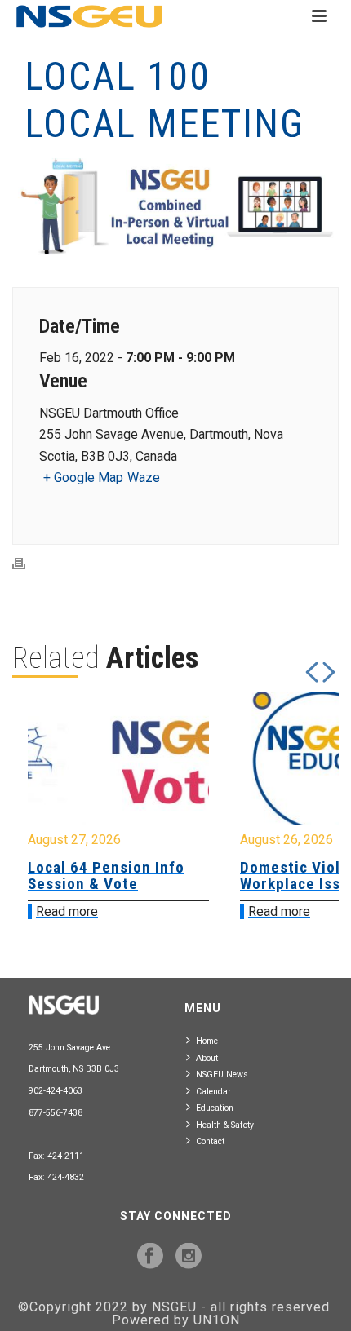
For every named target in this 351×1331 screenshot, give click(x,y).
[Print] (27, 564)
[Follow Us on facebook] (150, 1257)
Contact (210, 1141)
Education (214, 1108)
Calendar (213, 1091)
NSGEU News (222, 1074)
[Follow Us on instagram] (189, 1257)
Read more (157, 911)
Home (207, 1041)
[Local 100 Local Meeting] (175, 208)
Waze (143, 477)
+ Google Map (83, 477)
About (207, 1058)
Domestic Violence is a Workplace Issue (200, 875)
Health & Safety (225, 1125)
